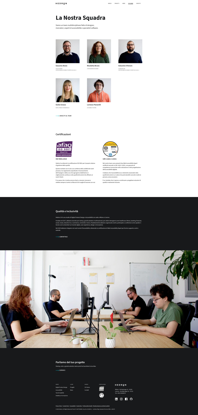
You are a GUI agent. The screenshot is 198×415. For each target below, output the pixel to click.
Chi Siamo (130, 3)
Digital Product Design (61, 387)
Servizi (110, 3)
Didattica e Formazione (62, 395)
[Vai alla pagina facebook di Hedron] (126, 399)
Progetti (117, 3)
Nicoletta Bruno (93, 65)
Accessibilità (59, 390)
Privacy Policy (59, 406)
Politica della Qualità (87, 406)
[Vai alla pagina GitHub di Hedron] (131, 399)
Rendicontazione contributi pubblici (101, 406)
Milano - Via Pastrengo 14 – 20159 (123, 389)
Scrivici (62, 370)
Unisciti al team (65, 116)
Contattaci (63, 237)
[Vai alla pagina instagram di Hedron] (121, 399)
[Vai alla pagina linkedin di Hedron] (116, 399)
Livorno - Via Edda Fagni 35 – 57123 (124, 391)
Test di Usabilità (60, 393)
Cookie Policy (66, 406)
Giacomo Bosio (61, 65)
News (123, 3)
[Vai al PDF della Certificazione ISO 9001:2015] (105, 388)
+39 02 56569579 (121, 393)
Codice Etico (79, 406)
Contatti (138, 3)
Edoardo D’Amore (125, 65)
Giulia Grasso (61, 104)
